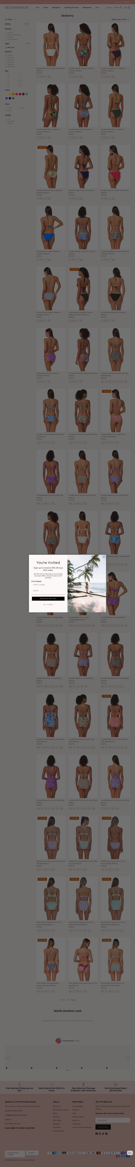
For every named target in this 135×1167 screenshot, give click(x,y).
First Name (37, 581)
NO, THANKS (48, 604)
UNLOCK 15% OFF (48, 599)
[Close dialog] (104, 557)
